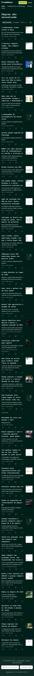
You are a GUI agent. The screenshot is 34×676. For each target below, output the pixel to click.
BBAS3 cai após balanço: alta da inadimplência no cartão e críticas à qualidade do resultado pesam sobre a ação (12, 151)
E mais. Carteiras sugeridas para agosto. (12, 123)
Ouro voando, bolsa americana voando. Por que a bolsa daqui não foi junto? (11, 238)
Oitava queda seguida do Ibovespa (12, 134)
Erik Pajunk (13, 36)
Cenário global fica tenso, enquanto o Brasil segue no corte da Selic (12, 527)
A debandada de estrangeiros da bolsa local (11, 117)
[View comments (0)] (9, 39)
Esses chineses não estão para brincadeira (12, 63)
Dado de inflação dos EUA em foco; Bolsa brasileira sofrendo (11, 201)
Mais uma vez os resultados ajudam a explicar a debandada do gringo (12, 98)
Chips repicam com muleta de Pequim (10, 625)
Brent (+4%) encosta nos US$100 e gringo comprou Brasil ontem (12, 576)
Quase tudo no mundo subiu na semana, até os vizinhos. (12, 244)
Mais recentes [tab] (7, 22)
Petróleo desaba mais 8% (12, 487)
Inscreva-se (22, 3)
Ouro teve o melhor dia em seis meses (12, 290)
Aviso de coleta (17, 662)
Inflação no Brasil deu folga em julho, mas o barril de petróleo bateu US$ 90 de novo (12, 220)
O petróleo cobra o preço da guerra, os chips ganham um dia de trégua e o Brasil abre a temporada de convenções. (12, 643)
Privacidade (20, 660)
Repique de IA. (6, 422)
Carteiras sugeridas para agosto (10, 342)
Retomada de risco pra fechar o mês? (11, 419)
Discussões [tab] (24, 22)
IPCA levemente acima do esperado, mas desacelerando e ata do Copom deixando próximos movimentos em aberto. (12, 225)
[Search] (30, 22)
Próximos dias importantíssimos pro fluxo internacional (11, 471)
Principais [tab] (16, 22)
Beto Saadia (10, 125)
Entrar (30, 3)
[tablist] (15, 22)
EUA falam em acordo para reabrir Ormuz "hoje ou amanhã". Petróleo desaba (10, 361)
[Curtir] (3, 39)
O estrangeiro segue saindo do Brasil (12, 139)
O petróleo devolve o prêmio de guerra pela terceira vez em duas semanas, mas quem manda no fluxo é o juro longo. (12, 385)
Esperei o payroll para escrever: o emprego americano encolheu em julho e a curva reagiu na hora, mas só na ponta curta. (12, 278)
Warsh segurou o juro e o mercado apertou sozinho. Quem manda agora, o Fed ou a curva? (12, 434)
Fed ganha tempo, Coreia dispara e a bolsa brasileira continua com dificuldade (12, 183)
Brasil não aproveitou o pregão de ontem (12, 306)
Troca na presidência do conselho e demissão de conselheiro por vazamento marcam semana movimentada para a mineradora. (12, 563)
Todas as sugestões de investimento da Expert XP (12, 503)
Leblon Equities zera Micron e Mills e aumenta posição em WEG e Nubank (12, 323)
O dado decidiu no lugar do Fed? (12, 274)
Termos (27, 660)
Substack (9, 672)
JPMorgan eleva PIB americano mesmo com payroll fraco (10, 256)
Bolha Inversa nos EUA (11, 167)
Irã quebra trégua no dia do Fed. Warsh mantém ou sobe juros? (11, 452)
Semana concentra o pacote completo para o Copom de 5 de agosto (12, 521)
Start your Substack (10, 667)
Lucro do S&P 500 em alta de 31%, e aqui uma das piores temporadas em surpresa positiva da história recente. (12, 104)
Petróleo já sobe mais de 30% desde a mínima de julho (11, 608)
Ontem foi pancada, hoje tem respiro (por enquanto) (12, 539)
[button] (3, 6)
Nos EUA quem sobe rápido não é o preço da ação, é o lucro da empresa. (12, 171)
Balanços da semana (10, 640)
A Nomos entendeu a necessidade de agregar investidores (9, 595)
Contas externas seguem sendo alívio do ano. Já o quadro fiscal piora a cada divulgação (12, 403)
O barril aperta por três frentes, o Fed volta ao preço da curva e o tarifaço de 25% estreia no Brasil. (12, 614)
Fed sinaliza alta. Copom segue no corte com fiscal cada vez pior (11, 397)
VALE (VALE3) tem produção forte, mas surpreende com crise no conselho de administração (12, 558)
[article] (17, 33)
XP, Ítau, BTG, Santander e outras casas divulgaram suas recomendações (12, 346)
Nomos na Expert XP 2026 (12, 592)
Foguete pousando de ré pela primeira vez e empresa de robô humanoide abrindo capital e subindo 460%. (12, 68)
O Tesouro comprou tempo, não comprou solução (10, 46)
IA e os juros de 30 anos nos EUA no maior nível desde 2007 (11, 80)
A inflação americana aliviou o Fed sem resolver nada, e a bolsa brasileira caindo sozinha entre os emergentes (12, 207)
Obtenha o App (26, 667)
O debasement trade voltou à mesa (10, 29)
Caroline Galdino (12, 160)
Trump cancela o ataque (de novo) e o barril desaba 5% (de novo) (12, 379)
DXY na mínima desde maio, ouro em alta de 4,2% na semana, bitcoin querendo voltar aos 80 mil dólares (12, 33)
